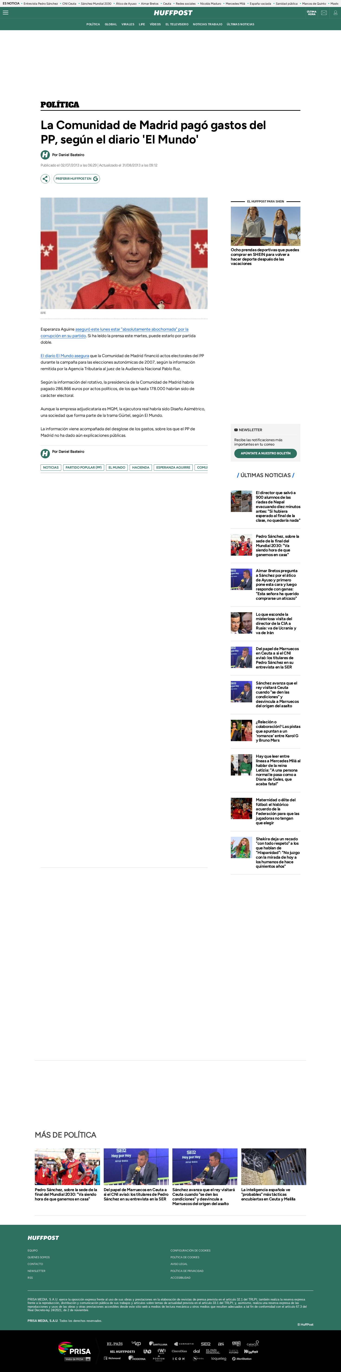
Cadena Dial (198, 1351)
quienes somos (39, 1257)
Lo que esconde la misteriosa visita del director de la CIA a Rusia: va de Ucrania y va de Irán (276, 623)
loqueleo (220, 1358)
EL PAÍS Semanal (215, 1351)
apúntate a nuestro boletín (266, 453)
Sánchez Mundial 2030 (96, 3)
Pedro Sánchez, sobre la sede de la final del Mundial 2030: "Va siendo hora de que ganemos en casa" (277, 545)
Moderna (137, 1358)
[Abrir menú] (5, 13)
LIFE (142, 24)
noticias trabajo (207, 24)
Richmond (114, 1358)
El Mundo (117, 467)
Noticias (51, 467)
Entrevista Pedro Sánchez (41, 3)
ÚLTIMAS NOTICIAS (240, 24)
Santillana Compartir (186, 1344)
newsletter (36, 1271)
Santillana (161, 1344)
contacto (35, 1264)
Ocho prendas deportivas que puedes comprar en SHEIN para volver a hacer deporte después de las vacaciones (265, 256)
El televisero (177, 24)
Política (60, 105)
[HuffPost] (43, 1237)
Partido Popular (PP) (84, 467)
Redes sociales (186, 3)
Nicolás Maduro (210, 3)
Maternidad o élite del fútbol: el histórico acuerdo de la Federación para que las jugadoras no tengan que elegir (277, 811)
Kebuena (248, 1351)
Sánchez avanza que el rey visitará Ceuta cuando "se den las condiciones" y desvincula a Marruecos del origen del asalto (277, 695)
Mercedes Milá (235, 3)
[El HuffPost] (173, 12)
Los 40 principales (139, 1344)
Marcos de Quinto (314, 3)
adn (236, 1344)
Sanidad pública (287, 3)
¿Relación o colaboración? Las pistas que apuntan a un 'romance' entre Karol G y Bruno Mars (278, 731)
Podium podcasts (160, 1358)
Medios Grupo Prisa (76, 1359)
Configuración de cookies (190, 1250)
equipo (33, 1250)
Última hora (311, 13)
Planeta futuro (232, 1351)
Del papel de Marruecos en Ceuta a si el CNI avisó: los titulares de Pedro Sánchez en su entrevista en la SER (277, 658)
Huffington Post (123, 1351)
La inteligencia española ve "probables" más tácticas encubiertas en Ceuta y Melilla (268, 1194)
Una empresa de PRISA (76, 1347)
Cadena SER (206, 1344)
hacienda (140, 467)
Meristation (242, 1358)
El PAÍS (117, 1344)
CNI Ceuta (69, 3)
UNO (149, 1351)
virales (128, 24)
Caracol (253, 1344)
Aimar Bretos (149, 3)
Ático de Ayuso (126, 3)
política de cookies (184, 1257)
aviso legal (178, 1264)
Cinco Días (180, 1351)
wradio (163, 1351)
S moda (199, 1358)
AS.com (220, 1344)
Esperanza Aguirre (173, 467)
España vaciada (260, 3)
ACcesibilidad (180, 1277)
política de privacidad (186, 1271)
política (93, 24)
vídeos (155, 24)
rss (30, 1277)
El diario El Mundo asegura (65, 355)
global (111, 24)
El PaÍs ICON (180, 1358)
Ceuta (167, 3)
